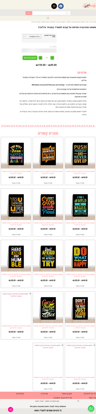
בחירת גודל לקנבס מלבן (49, 36)
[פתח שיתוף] (10, 409)
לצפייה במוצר (80, 183)
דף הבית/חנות (90, 393)
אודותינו (44, 393)
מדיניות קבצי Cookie (63, 397)
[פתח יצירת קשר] (91, 408)
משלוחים (20, 393)
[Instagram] (54, 6)
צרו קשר (92, 397)
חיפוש (29, 13)
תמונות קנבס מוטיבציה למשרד (75, 22)
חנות (87, 22)
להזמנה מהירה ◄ (30, 58)
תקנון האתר (67, 393)
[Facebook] (61, 6)
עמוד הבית (93, 22)
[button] (48, 18)
